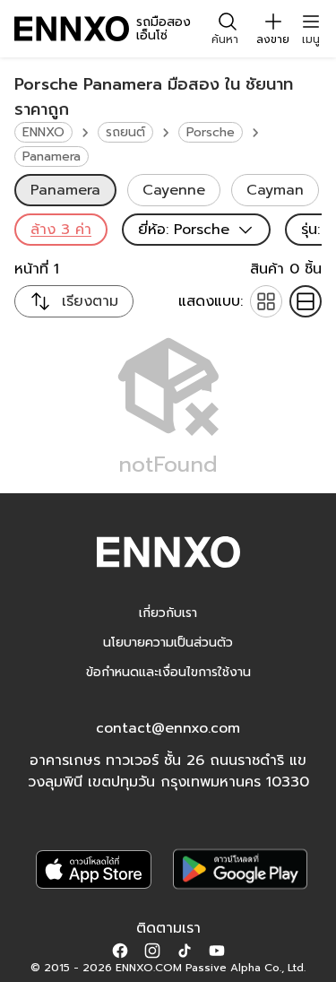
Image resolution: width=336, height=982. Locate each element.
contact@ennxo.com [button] (168, 728)
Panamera (51, 156)
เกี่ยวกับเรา (168, 613)
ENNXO (43, 132)
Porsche (210, 132)
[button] (120, 949)
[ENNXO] (71, 28)
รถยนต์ (125, 132)
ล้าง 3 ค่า (60, 229)
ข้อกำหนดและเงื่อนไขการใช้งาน (168, 672)
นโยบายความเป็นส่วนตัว (168, 642)
